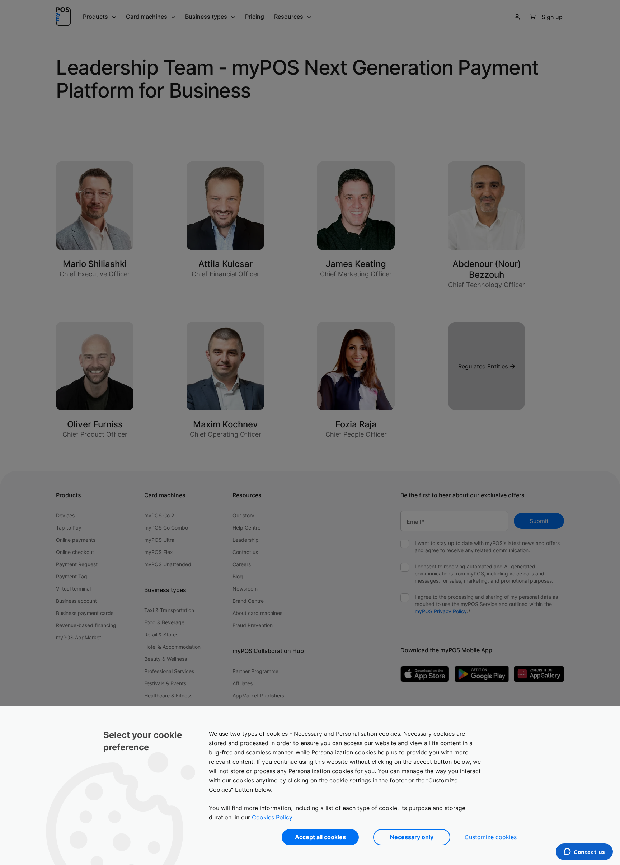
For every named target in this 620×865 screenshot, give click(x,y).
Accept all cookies (320, 837)
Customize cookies (491, 837)
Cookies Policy (272, 817)
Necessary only (411, 837)
